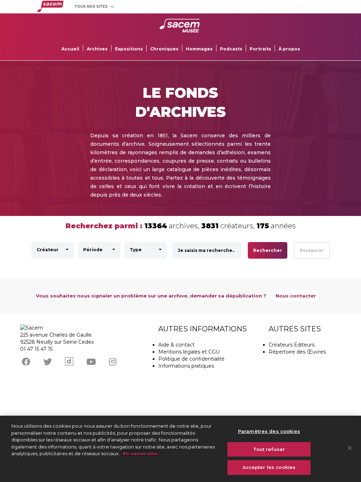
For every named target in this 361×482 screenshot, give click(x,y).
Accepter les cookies (269, 467)
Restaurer (312, 250)
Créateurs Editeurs (291, 345)
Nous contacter (296, 296)
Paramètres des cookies (269, 431)
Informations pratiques (186, 366)
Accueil (70, 49)
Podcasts (231, 49)
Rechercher (267, 250)
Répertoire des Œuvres (297, 352)
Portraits (260, 49)
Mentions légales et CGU (189, 352)
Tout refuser (269, 449)
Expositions (129, 49)
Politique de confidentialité (191, 359)
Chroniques (164, 49)
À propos (289, 49)
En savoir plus (140, 453)
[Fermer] (349, 448)
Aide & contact (176, 345)
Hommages (199, 49)
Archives (97, 49)
